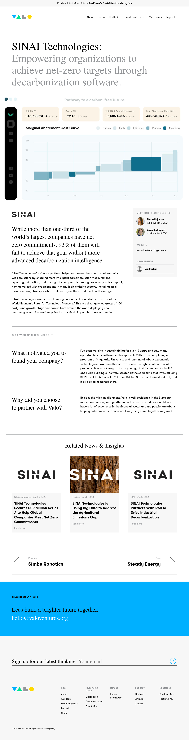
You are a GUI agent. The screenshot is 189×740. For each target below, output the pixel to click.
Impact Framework (116, 696)
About (90, 17)
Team (101, 17)
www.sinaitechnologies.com (151, 250)
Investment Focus (134, 17)
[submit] (173, 661)
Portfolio (114, 17)
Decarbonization (94, 701)
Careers (139, 703)
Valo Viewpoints (69, 703)
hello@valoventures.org (40, 617)
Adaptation (91, 706)
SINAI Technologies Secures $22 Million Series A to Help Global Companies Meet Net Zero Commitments (36, 512)
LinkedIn (139, 699)
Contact (139, 694)
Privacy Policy (49, 729)
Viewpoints (155, 17)
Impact (170, 17)
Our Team (66, 699)
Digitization (92, 697)
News (64, 713)
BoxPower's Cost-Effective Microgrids (110, 3)
